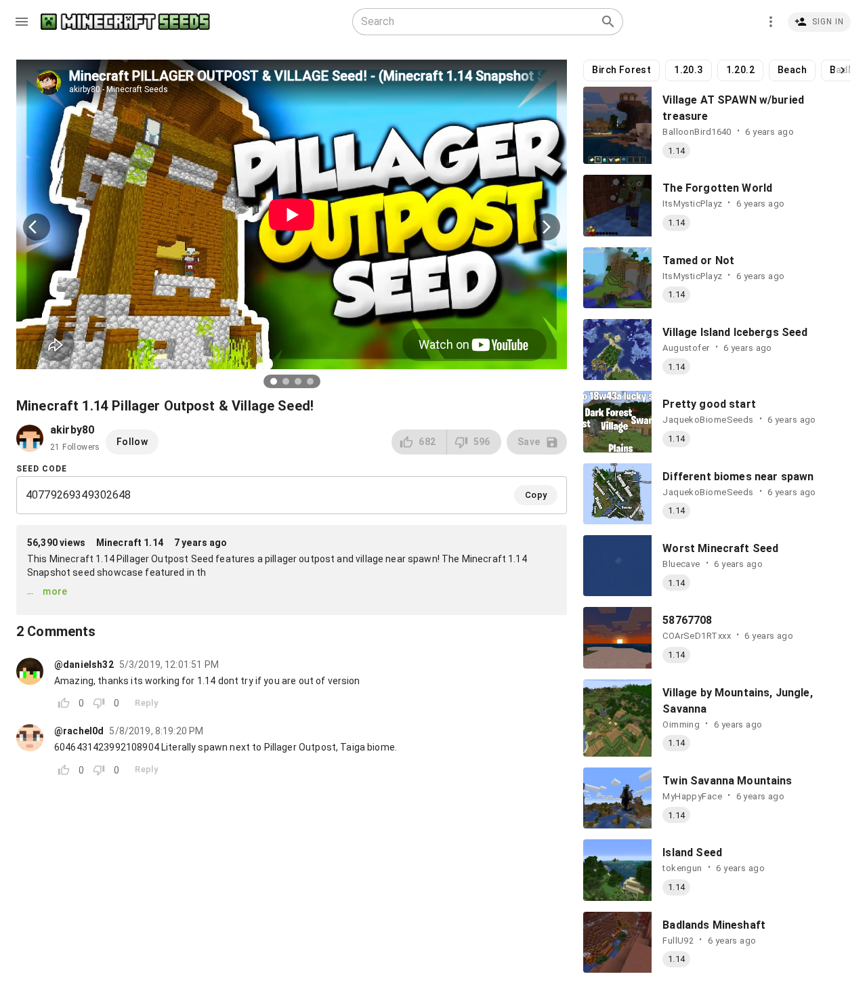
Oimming (681, 724)
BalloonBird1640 (697, 132)
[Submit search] (608, 21)
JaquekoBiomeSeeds (707, 420)
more (55, 591)
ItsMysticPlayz (692, 203)
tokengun (682, 868)
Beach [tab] (792, 69)
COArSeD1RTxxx (696, 636)
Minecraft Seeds (125, 22)
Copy (536, 495)
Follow (132, 441)
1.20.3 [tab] (688, 69)
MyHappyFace (692, 796)
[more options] (770, 21)
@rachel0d (79, 730)
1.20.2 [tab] (740, 69)
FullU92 (678, 940)
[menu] (21, 21)
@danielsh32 (84, 664)
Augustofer (685, 348)
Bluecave (681, 564)
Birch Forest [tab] (621, 69)
